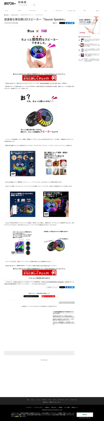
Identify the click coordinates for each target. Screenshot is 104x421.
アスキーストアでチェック (43, 265)
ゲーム (6, 10)
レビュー (32, 399)
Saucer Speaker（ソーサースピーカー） (50, 83)
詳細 (16, 416)
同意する (85, 414)
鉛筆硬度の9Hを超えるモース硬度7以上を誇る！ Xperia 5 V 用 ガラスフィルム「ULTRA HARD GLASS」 (63, 316)
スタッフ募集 (66, 407)
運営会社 (47, 407)
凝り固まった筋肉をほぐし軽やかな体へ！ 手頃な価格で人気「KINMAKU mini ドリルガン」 (63, 319)
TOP (84, 10)
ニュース (38, 399)
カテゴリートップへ (67, 302)
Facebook (61, 282)
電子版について (75, 407)
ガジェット (44, 399)
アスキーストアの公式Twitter (49, 282)
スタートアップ (32, 10)
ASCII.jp (46, 402)
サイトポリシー (29, 407)
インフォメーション (71, 10)
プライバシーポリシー (39, 407)
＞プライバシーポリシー (85, 418)
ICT (45, 10)
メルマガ (67, 282)
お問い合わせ (53, 407)
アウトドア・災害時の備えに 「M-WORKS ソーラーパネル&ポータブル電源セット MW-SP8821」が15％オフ (63, 322)
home (7, 15)
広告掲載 (60, 407)
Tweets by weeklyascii (44, 359)
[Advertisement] (74, 4)
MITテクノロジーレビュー (56, 402)
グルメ (19, 10)
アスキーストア (58, 10)
